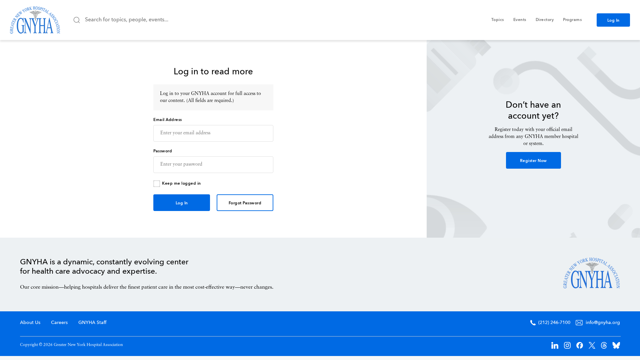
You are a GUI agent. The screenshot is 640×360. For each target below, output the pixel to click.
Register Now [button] (533, 161)
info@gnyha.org (603, 322)
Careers (59, 322)
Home (591, 273)
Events (519, 20)
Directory (545, 20)
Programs (572, 20)
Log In (613, 21)
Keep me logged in (181, 184)
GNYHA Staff (92, 322)
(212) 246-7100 (554, 322)
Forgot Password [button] (245, 203)
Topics (497, 20)
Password (162, 151)
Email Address (167, 120)
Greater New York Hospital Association (35, 20)
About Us (30, 322)
